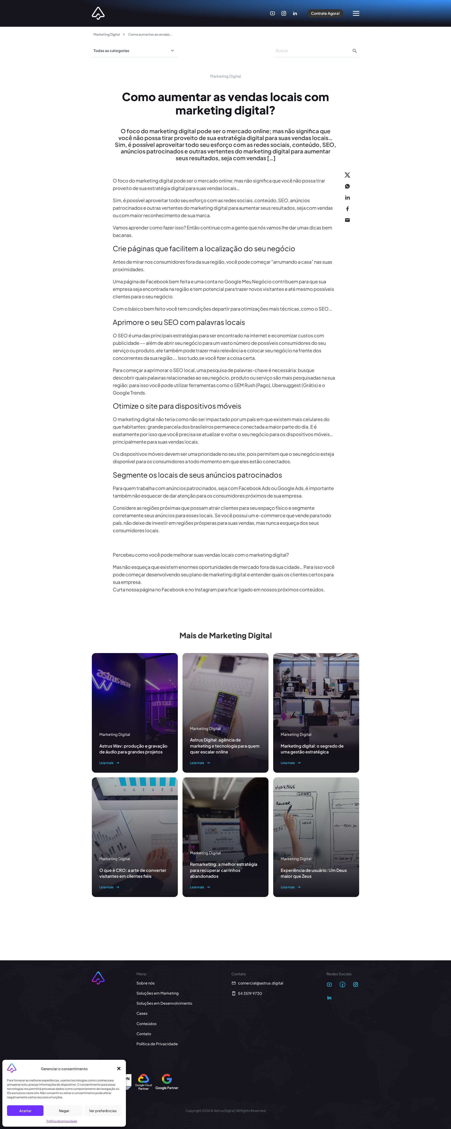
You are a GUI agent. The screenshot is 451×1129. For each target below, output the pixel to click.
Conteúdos (146, 1023)
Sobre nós (145, 983)
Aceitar (25, 1110)
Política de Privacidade (157, 1043)
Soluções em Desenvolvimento (164, 1003)
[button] (119, 1068)
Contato (143, 1033)
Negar (64, 1110)
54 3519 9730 (250, 993)
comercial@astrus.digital (260, 983)
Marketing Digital (106, 34)
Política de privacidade (62, 1121)
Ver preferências (103, 1110)
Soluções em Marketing (157, 993)
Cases (142, 1013)
